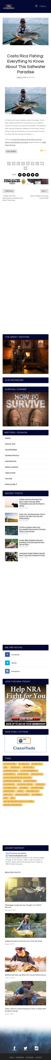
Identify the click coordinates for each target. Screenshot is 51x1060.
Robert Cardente (11, 467)
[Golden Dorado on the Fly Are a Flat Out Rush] (25, 925)
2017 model (36, 794)
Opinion (8, 438)
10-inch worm (29, 781)
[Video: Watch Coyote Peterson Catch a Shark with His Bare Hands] (25, 993)
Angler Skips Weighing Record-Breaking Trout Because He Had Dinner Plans (31, 542)
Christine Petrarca (12, 455)
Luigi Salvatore (10, 461)
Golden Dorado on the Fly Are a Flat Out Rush (23, 941)
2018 (5, 798)
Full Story (11, 151)
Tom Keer (8, 478)
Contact (38, 1057)
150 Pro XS (40, 784)
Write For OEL (10, 484)
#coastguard (9, 764)
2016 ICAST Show (22, 794)
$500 (5, 767)
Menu (43, 6)
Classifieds (20, 1057)
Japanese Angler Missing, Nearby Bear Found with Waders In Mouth (32, 554)
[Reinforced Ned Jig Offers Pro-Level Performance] (25, 959)
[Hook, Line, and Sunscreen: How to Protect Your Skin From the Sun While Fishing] (11, 517)
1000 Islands (9, 791)
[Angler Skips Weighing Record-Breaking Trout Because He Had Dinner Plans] (11, 543)
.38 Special (15, 767)
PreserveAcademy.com (18, 855)
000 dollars (28, 767)
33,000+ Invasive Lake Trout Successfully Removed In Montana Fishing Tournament (32, 529)
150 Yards (23, 787)
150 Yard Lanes (10, 787)
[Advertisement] (25, 604)
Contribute (30, 1057)
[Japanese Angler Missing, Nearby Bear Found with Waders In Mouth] (11, 556)
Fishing (19, 77)
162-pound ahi (36, 787)
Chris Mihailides (11, 449)
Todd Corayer (10, 473)
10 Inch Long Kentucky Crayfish (17, 777)
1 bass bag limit (10, 770)
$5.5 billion (23, 764)
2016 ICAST (8, 794)
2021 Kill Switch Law (12, 804)
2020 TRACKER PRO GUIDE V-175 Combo (18, 801)
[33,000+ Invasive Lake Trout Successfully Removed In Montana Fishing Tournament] (11, 530)
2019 (12, 798)
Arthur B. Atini (10, 444)
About (11, 1057)
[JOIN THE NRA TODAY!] (26, 705)
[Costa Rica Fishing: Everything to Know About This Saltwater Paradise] (26, 31)
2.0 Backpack (9, 774)
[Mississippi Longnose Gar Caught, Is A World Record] (25, 889)
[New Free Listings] (26, 743)
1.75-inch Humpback (29, 770)
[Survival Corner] (26, 409)
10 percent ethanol (12, 781)
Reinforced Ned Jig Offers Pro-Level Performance (25, 975)
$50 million (36, 764)
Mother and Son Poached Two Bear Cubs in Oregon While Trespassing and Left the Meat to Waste (32, 503)
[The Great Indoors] (26, 357)
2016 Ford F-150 (32, 791)
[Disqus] (26, 238)
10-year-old (9, 784)
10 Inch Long (37, 774)
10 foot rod (23, 774)
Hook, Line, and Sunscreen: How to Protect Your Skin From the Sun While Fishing (32, 516)
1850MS (20, 791)
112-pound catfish (25, 784)
